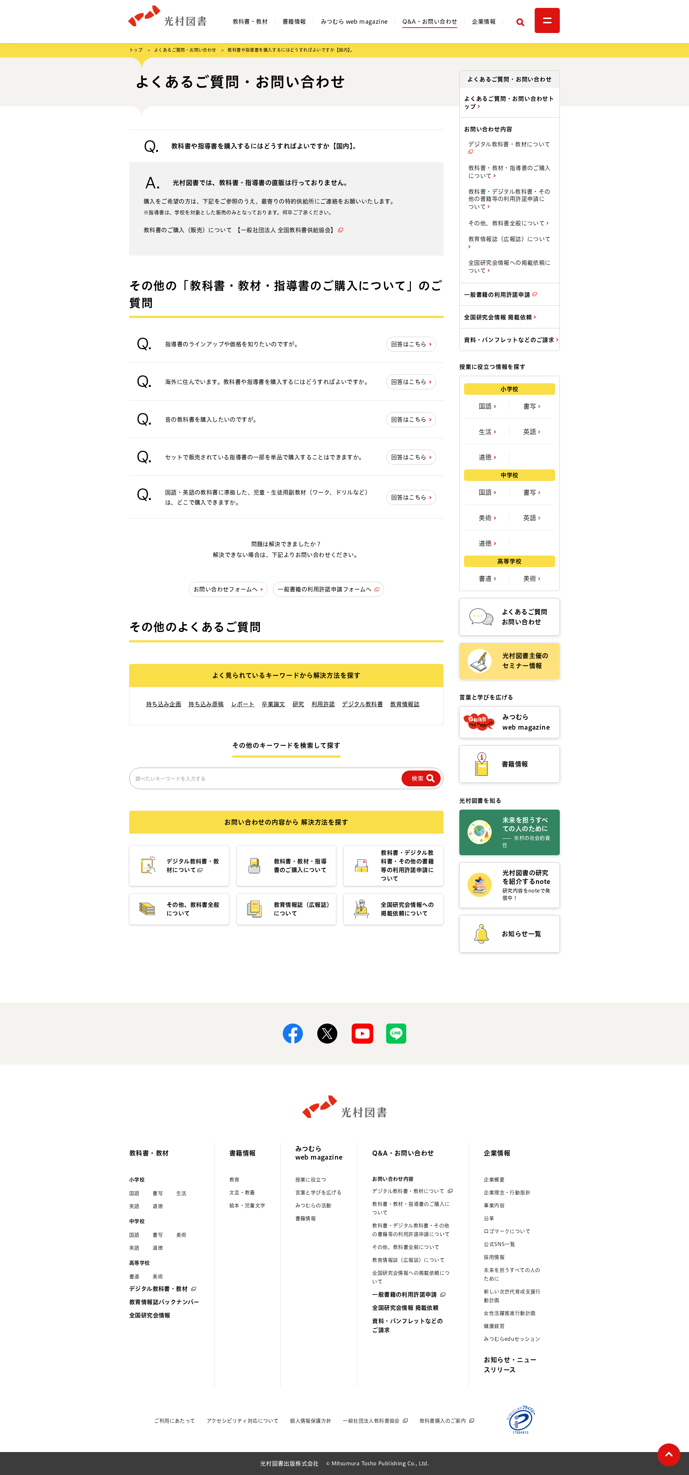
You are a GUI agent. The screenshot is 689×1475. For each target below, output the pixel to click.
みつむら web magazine (354, 21)
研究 (298, 704)
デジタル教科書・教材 (158, 1289)
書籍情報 (294, 21)
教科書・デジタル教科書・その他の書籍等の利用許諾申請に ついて (509, 199)
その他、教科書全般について (507, 223)
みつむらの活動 (313, 1205)
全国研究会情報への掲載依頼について (509, 266)
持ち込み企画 (163, 704)
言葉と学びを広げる (318, 1192)
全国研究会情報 (149, 1315)
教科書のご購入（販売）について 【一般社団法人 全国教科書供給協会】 (240, 230)
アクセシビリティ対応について (243, 1420)
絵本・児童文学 (247, 1205)
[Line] (396, 1034)
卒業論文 (273, 704)
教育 (234, 1179)
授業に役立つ (310, 1179)
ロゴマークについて (507, 1231)
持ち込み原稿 (206, 704)
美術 (486, 518)
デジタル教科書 (362, 704)
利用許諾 (323, 704)
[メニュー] (547, 20)
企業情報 (484, 21)
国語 (486, 406)
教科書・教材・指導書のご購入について (509, 172)
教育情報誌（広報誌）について (509, 239)
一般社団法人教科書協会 (371, 1420)
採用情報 (494, 1257)
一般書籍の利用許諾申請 (498, 295)
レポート (243, 704)
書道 (486, 578)
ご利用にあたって (174, 1420)
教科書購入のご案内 (443, 1420)
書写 (530, 406)
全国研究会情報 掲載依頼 (499, 317)
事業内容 (494, 1205)
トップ (135, 50)
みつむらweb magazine (319, 1153)
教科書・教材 (250, 21)
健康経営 (494, 1326)
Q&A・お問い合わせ (429, 21)
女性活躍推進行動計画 (509, 1313)
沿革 (489, 1218)
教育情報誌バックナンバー (164, 1302)
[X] (327, 1034)
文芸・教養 (242, 1192)
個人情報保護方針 (310, 1420)
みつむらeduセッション (512, 1338)
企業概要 (494, 1179)
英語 (530, 432)
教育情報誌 (405, 704)
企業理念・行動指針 (507, 1192)
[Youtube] (362, 1034)
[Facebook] (293, 1034)
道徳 (486, 457)
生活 (486, 432)
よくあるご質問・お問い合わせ (185, 50)
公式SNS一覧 (499, 1244)
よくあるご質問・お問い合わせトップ (509, 102)
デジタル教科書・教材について (509, 144)
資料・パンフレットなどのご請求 (510, 340)
